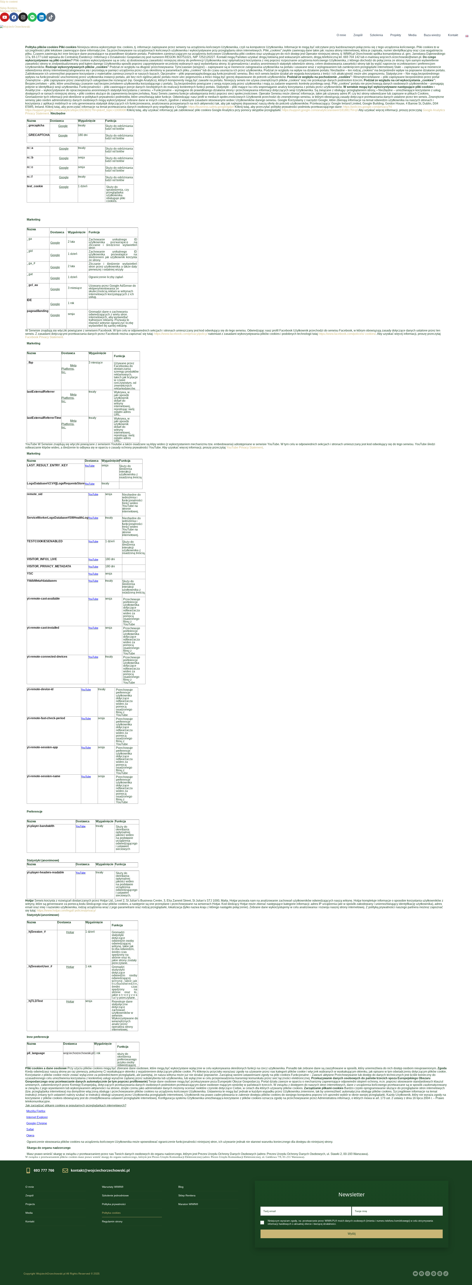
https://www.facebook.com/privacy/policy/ (180, 333)
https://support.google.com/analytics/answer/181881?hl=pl (320, 110)
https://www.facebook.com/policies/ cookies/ (347, 333)
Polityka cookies (111, 1212)
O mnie (341, 35)
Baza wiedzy (432, 35)
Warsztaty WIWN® (112, 1186)
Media (412, 35)
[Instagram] (23, 17)
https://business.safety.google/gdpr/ (211, 106)
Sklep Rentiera (8, 8)
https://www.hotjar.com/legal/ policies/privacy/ (66, 910)
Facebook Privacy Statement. (44, 337)
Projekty (395, 35)
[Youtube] (4, 17)
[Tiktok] (50, 17)
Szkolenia (376, 35)
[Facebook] (13, 17)
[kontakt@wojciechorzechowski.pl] (98, 1170)
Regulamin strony (112, 1221)
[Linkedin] (41, 17)
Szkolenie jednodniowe (115, 1195)
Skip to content (9, 1)
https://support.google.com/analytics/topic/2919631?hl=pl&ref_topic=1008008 (76, 110)
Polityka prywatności (114, 1204)
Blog (180, 1186)
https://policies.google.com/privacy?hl (367, 106)
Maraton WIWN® (10, 11)
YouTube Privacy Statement (244, 447)
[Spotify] (32, 17)
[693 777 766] (42, 1170)
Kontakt (453, 35)
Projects (30, 1204)
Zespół (357, 35)
